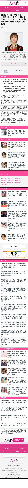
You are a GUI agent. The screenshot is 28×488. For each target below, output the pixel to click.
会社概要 (6, 468)
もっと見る (14, 246)
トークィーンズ (13, 70)
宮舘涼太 (3, 180)
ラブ (10, 451)
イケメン (9, 159)
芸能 (9, 149)
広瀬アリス (4, 184)
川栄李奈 (17, 182)
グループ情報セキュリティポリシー (16, 468)
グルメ (17, 451)
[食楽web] (14, 257)
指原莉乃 (6, 72)
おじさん (6, 70)
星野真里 (17, 180)
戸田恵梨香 (10, 182)
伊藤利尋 (20, 70)
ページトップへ (14, 456)
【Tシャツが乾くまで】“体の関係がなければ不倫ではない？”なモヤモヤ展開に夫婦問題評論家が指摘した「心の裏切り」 (16, 166)
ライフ (9, 137)
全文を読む (14, 63)
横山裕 (3, 182)
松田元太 (10, 178)
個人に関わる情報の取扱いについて (10, 470)
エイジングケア (21, 448)
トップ (14, 445)
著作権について (22, 470)
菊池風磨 (17, 178)
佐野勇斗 (10, 180)
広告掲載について (14, 472)
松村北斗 (3, 178)
